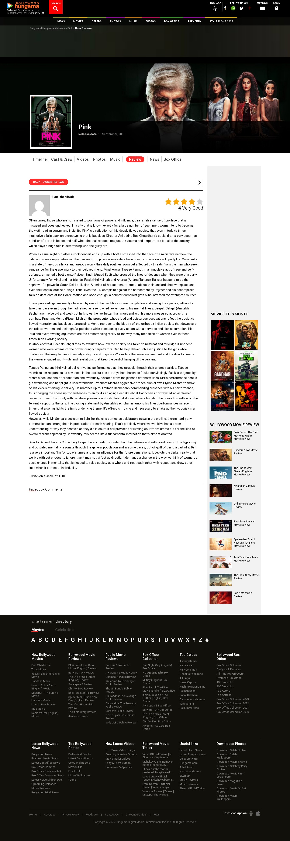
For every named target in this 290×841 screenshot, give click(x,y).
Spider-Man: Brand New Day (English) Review (82, 698)
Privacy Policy (70, 814)
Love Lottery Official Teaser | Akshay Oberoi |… (158, 778)
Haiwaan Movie (40, 700)
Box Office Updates (43, 767)
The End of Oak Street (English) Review (81, 678)
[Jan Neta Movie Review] (221, 597)
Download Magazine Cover (229, 782)
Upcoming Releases (43, 784)
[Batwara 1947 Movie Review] (221, 455)
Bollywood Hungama (42, 28)
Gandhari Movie (41, 681)
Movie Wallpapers (79, 775)
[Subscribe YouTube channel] (249, 8)
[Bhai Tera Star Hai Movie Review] (221, 526)
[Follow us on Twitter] (242, 8)
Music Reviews (189, 784)
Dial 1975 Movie (41, 665)
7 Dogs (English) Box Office (155, 674)
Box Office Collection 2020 (233, 711)
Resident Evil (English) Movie (44, 714)
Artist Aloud (187, 767)
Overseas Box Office (229, 677)
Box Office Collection (229, 665)
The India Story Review (82, 711)
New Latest (120, 744)
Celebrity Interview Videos (121, 754)
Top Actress (224, 694)
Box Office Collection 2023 (233, 699)
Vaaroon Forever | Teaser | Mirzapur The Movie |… (158, 793)
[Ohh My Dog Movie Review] (221, 508)
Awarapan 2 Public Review (122, 672)
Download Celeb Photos (231, 750)
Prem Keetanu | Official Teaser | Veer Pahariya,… (156, 785)
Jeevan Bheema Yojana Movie (45, 675)
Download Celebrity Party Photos (232, 767)
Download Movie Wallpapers (227, 797)
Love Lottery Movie (43, 704)
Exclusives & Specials (119, 767)
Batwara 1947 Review (81, 672)
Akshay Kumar (188, 661)
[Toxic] (222, 335)
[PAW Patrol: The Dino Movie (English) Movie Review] (221, 437)
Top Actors (223, 690)
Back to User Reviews (48, 181)
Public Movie (115, 657)
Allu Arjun (185, 678)
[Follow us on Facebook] (225, 8)
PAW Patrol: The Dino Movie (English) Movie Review (246, 435)
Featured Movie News (44, 758)
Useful (189, 744)
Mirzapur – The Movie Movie (44, 694)
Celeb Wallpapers (79, 762)
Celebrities (64, 629)
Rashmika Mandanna (192, 686)
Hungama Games (190, 771)
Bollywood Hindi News (45, 792)
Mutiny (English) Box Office (154, 681)
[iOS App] (258, 813)
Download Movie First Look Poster (230, 775)
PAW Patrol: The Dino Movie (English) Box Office (158, 689)
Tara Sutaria (187, 703)
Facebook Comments (45, 489)
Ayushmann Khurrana (193, 699)
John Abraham (189, 695)
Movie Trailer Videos (118, 758)
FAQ (156, 814)
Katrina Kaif (187, 665)
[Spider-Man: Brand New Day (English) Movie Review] (221, 544)
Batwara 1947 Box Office (157, 709)
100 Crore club (225, 682)
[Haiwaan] (246, 396)
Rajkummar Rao (189, 707)
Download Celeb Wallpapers (227, 756)
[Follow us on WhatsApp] (233, 8)
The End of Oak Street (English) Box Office (155, 715)
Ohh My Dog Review (80, 688)
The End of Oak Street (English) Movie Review (243, 471)
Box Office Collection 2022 (233, 703)
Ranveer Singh (188, 669)
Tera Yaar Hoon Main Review (80, 706)
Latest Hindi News (191, 750)
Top (188, 655)
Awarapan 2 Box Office (156, 705)
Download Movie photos (232, 761)
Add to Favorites (67, 100)
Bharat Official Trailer (192, 788)
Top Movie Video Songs (120, 750)
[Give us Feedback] (262, 9)
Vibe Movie (38, 708)
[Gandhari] (222, 366)
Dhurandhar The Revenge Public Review (121, 697)
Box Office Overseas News (47, 775)
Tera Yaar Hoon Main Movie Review (246, 559)
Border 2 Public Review (119, 710)
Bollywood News (41, 754)
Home (33, 814)
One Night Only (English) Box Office (157, 667)
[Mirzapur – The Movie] (222, 396)
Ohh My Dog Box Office (156, 721)
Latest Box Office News (45, 762)
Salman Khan (188, 690)
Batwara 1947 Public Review (118, 667)
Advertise (49, 814)
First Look (74, 771)
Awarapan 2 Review (80, 684)
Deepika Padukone (191, 673)
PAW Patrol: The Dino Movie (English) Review (82, 667)
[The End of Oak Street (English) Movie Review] (221, 473)
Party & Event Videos (118, 762)
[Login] (277, 8)
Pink (70, 28)
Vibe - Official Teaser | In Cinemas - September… (157, 756)
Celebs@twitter (189, 758)
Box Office (150, 657)
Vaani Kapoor (188, 682)
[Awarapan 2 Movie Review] (221, 490)
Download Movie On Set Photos (231, 790)
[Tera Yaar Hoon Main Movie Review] (221, 562)
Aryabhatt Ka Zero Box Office (156, 727)
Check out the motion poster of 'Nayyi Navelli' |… (158, 770)
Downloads (231, 744)
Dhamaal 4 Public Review (121, 676)
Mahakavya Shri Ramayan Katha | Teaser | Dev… (157, 763)
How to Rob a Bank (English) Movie (43, 687)
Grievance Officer (136, 814)
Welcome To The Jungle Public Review (120, 682)
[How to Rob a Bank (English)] (246, 366)
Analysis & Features (229, 669)
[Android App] (251, 813)
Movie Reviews (40, 788)
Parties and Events (79, 754)
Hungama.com (189, 762)
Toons (72, 779)
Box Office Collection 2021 (233, 707)
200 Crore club (225, 686)
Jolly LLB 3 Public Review (121, 722)
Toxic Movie (38, 669)
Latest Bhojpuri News (193, 754)
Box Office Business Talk (46, 771)
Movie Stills (75, 767)
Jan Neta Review (78, 716)
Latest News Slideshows (46, 779)
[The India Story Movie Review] (221, 580)
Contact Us (112, 814)
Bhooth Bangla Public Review (119, 690)
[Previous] (199, 182)
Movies (60, 28)
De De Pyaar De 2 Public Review (120, 716)
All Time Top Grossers (230, 673)
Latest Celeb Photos (80, 758)
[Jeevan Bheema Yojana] (246, 335)
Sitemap (185, 775)
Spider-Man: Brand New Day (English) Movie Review (244, 542)
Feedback (92, 814)
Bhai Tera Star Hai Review (83, 692)
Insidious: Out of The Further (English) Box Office (155, 698)
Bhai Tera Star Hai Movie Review (244, 523)
